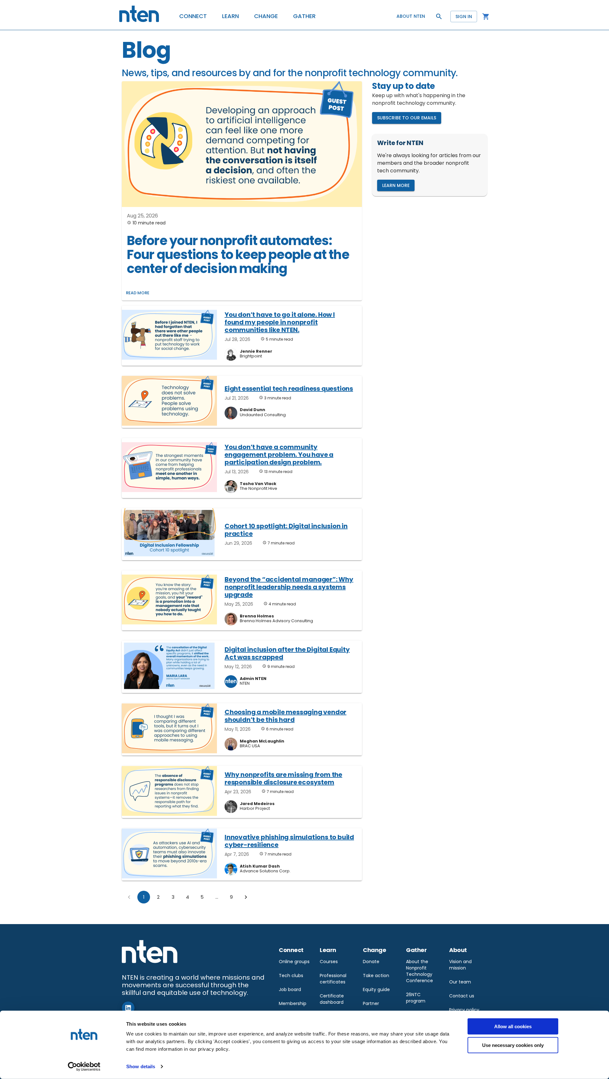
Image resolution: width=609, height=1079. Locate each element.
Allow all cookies (513, 1026)
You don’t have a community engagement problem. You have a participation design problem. (279, 455)
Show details (140, 1066)
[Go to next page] (245, 897)
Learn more (395, 185)
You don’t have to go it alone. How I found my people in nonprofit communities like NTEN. (280, 322)
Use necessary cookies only (513, 1045)
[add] (128, 1008)
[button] (193, 16)
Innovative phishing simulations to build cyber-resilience (289, 841)
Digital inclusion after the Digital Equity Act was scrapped (287, 653)
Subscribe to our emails (406, 118)
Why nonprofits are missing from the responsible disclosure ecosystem (283, 778)
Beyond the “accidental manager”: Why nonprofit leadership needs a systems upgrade (289, 587)
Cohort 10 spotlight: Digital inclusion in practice (286, 530)
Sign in (463, 16)
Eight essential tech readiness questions (289, 388)
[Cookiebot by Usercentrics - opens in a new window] (84, 1066)
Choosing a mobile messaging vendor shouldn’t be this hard (285, 716)
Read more (137, 293)
